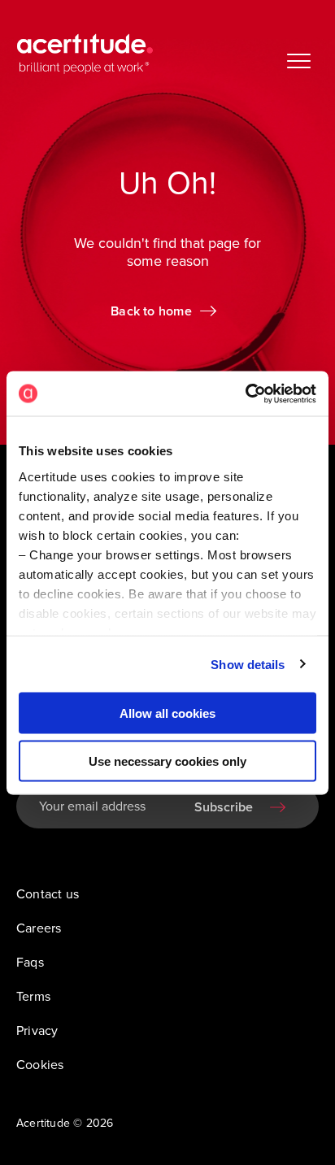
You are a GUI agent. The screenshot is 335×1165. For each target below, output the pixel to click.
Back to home (151, 311)
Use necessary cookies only (167, 760)
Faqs (30, 962)
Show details (248, 664)
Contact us (47, 894)
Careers (38, 928)
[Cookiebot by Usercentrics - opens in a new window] (245, 393)
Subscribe (223, 807)
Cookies (39, 1065)
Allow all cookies (167, 713)
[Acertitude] (85, 54)
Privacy (37, 1031)
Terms (33, 997)
